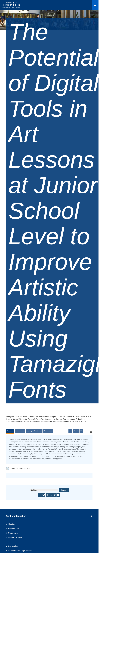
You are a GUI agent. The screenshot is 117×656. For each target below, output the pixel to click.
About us (11, 524)
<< (70, 431)
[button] (7, 468)
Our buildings (13, 546)
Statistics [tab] (37, 431)
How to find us (13, 528)
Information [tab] (20, 431)
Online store (13, 533)
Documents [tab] (47, 431)
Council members (15, 537)
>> (81, 431)
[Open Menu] (95, 5)
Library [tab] (29, 431)
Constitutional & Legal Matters (20, 551)
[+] (91, 432)
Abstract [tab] (10, 431)
